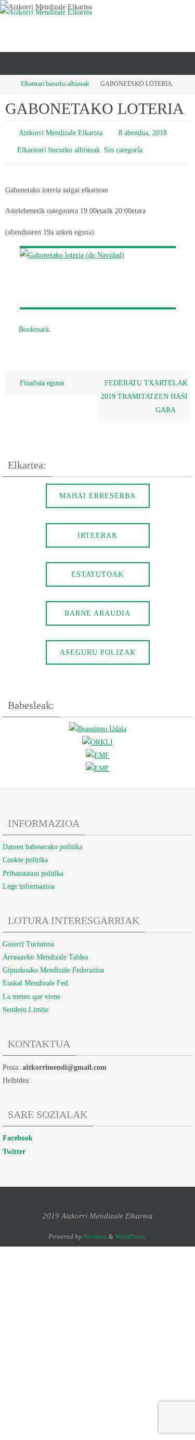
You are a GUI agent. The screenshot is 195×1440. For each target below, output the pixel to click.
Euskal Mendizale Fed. (36, 976)
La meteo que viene (31, 989)
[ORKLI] (97, 735)
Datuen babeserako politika (42, 840)
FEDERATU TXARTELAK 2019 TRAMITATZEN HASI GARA (144, 389)
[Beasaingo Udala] (97, 722)
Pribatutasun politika (33, 866)
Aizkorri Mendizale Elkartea (60, 132)
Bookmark (34, 324)
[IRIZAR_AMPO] (97, 761)
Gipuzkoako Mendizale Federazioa (53, 963)
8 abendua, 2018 (143, 132)
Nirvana (95, 1229)
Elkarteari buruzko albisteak (55, 84)
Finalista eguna (41, 376)
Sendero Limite (25, 1002)
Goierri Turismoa (28, 937)
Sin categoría (123, 147)
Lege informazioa (29, 879)
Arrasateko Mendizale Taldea (45, 950)
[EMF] (97, 748)
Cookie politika (25, 853)
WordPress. (131, 1229)
